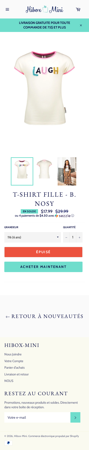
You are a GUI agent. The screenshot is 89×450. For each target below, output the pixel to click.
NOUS (8, 381)
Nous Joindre (13, 354)
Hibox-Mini (20, 436)
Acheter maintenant (43, 267)
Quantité (69, 227)
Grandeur (11, 227)
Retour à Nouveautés (47, 316)
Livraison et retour (16, 374)
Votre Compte (13, 361)
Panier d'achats (14, 368)
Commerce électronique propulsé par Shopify (53, 436)
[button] (44, 216)
